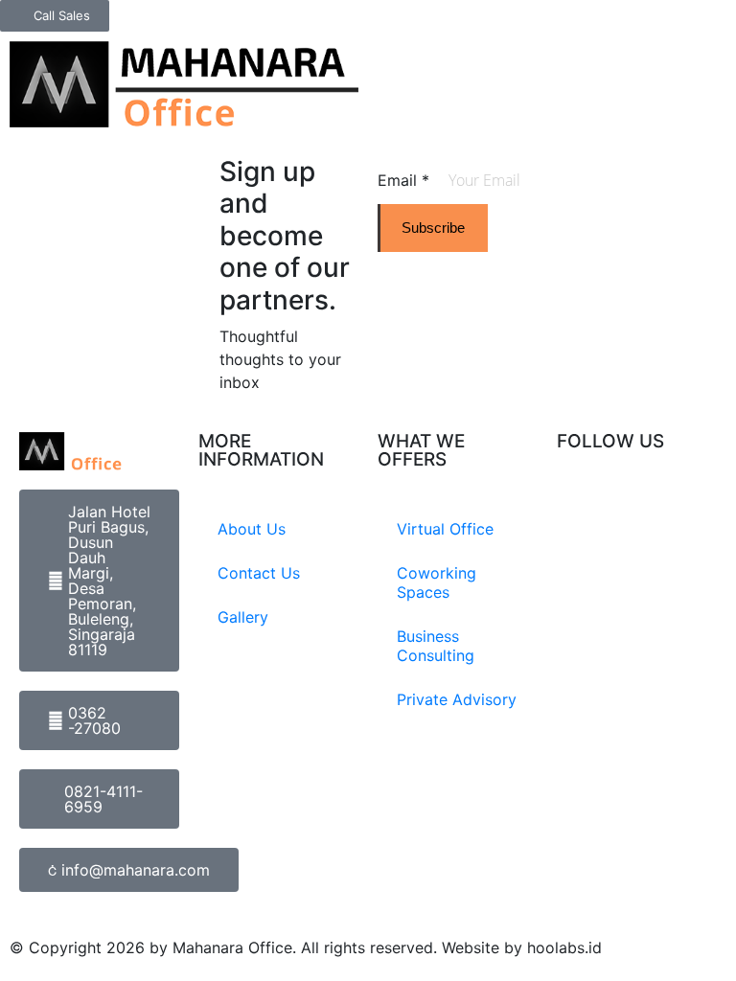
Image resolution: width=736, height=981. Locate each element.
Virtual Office (445, 528)
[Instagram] (581, 512)
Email (403, 180)
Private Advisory (457, 699)
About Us (252, 528)
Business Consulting (435, 646)
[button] (721, 46)
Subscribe (433, 227)
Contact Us (259, 572)
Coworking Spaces (436, 582)
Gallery (243, 617)
